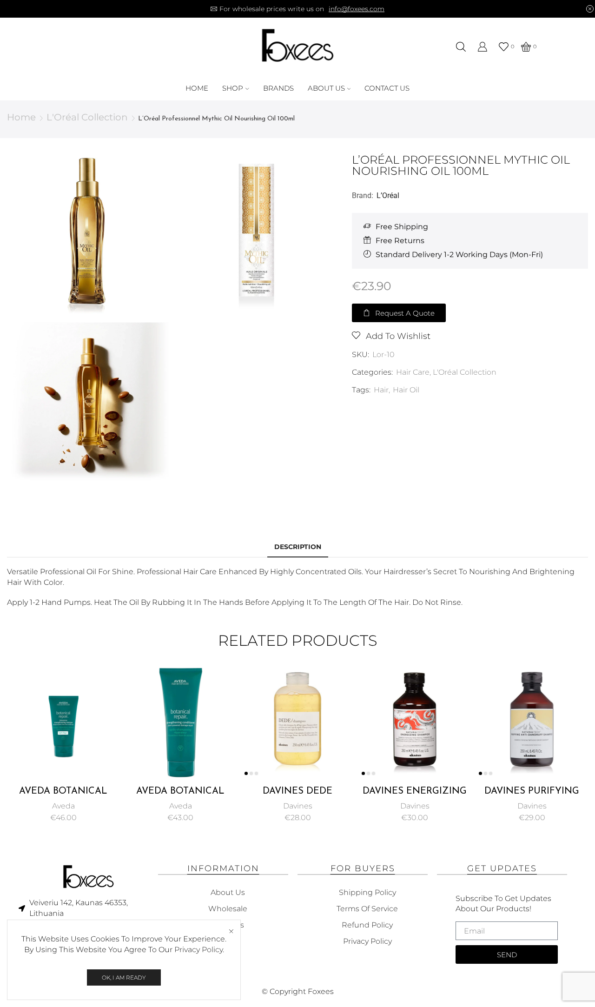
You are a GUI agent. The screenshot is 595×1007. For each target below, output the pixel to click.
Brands (278, 88)
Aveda (63, 806)
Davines (297, 806)
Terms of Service (367, 908)
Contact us (387, 88)
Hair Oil (406, 389)
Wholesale (227, 908)
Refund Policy (367, 925)
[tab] (297, 547)
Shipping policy (367, 892)
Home (196, 88)
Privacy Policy (198, 949)
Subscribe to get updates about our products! (503, 904)
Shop (232, 88)
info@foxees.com (356, 9)
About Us (326, 88)
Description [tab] (297, 547)
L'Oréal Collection (87, 117)
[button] (399, 313)
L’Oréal (388, 195)
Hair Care (413, 372)
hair (381, 389)
